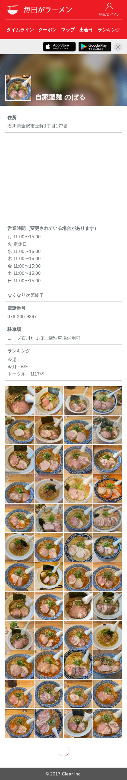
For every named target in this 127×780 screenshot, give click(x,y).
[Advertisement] (63, 180)
